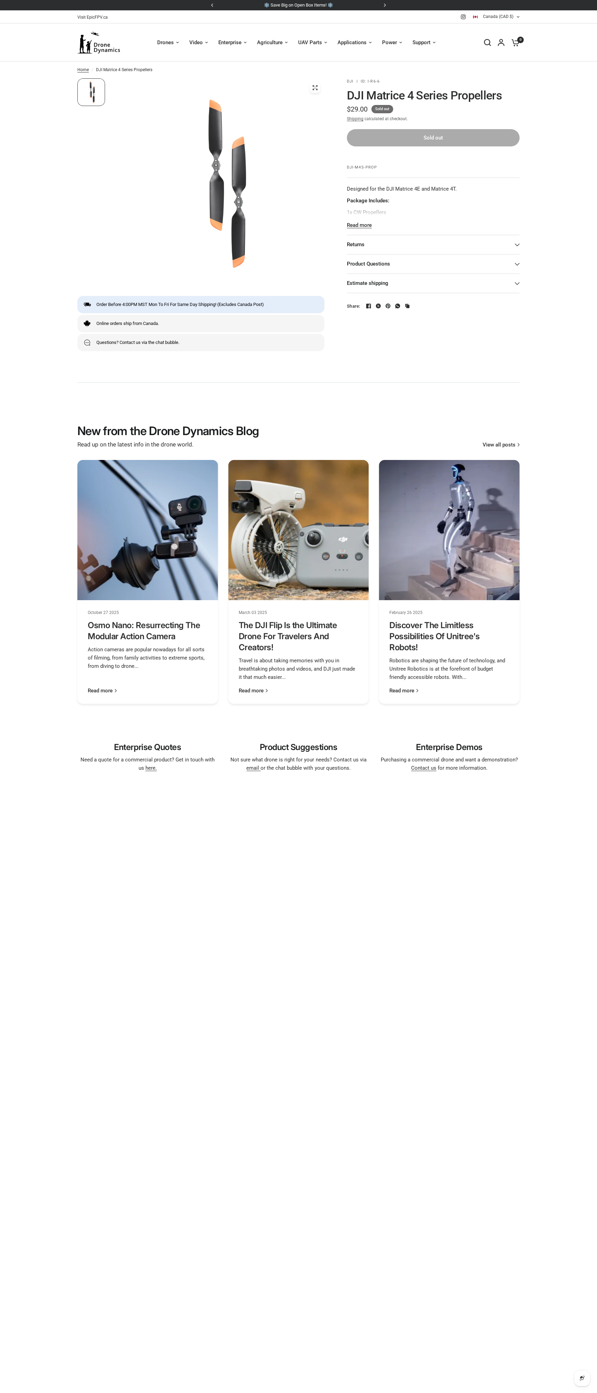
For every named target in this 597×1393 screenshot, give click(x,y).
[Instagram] (463, 16)
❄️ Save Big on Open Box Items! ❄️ (298, 5)
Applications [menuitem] (352, 42)
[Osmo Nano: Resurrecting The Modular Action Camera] (147, 530)
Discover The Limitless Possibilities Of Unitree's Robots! (434, 636)
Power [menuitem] (389, 42)
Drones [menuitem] (165, 42)
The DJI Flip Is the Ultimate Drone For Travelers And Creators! (288, 636)
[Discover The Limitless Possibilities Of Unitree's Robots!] (449, 530)
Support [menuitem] (421, 42)
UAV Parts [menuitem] (310, 42)
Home (83, 69)
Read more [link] (100, 690)
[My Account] (501, 42)
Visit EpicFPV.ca (92, 17)
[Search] (487, 42)
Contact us (423, 768)
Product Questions (368, 264)
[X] (378, 306)
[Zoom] (315, 88)
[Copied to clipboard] (407, 306)
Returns (355, 244)
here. (151, 768)
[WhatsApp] (398, 306)
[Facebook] (368, 306)
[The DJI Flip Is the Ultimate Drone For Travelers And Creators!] (298, 530)
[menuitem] (94, 17)
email (253, 768)
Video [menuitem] (196, 42)
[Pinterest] (388, 306)
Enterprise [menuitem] (229, 42)
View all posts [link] (499, 445)
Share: (353, 306)
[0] (514, 42)
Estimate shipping (367, 283)
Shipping (355, 118)
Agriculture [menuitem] (270, 42)
